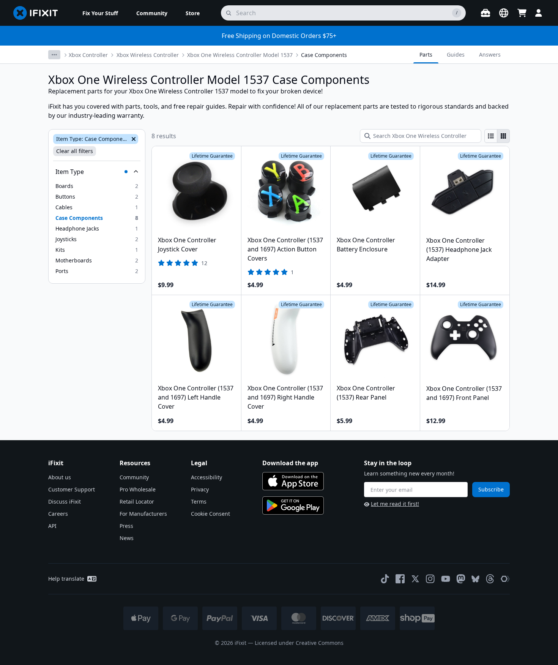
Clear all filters (74, 151)
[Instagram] (430, 578)
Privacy (200, 489)
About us (59, 477)
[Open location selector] (503, 13)
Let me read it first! (395, 503)
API (52, 525)
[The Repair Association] (505, 578)
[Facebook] (400, 578)
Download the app (290, 463)
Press (126, 525)
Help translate (66, 578)
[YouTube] (445, 578)
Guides (456, 54)
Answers (490, 54)
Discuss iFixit (64, 501)
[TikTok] (384, 578)
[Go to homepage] (38, 13)
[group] (497, 136)
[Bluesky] (475, 579)
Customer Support (71, 489)
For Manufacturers (143, 513)
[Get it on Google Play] (293, 505)
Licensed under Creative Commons (299, 642)
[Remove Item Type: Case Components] (133, 139)
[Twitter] (415, 578)
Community (134, 477)
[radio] (490, 136)
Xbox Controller (88, 54)
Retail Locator (137, 501)
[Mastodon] (460, 578)
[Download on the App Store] (293, 481)
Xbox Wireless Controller (148, 54)
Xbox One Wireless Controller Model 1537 (240, 54)
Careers (58, 513)
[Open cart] (522, 13)
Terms (198, 501)
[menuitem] (100, 13)
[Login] (539, 13)
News (127, 538)
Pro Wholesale (138, 489)
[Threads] (490, 578)
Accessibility (206, 477)
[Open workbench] (485, 13)
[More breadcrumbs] (54, 54)
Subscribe (491, 489)
